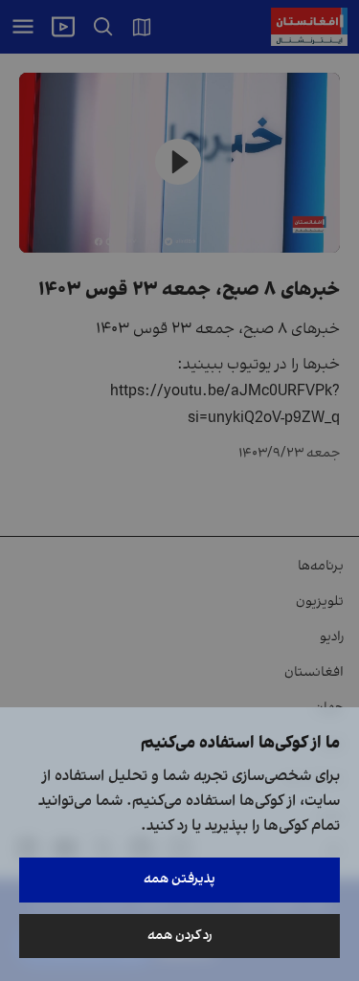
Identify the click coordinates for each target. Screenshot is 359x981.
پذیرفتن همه (179, 879)
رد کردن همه (180, 935)
